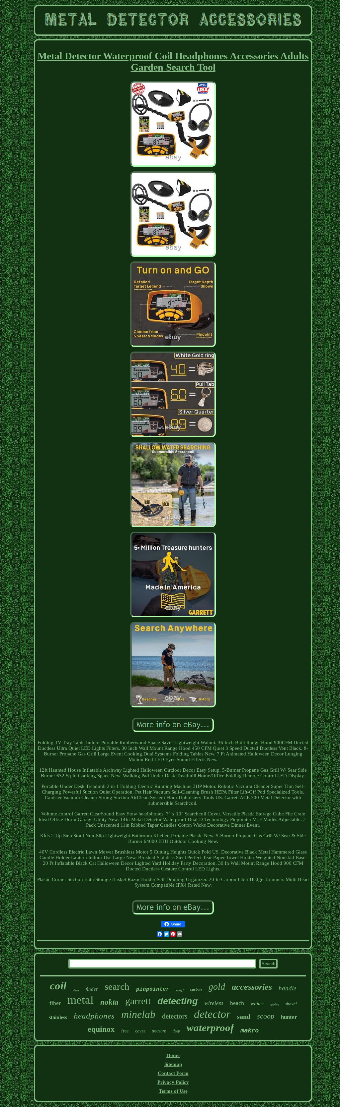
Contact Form (173, 1073)
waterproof (210, 1027)
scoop (265, 1016)
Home (173, 1055)
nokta (109, 1002)
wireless (214, 1003)
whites (257, 1003)
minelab (138, 1014)
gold (217, 986)
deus (76, 990)
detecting (177, 1001)
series (274, 1005)
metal (80, 999)
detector (212, 1014)
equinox (101, 1029)
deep (176, 1031)
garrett (138, 1000)
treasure (159, 1030)
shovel (291, 1003)
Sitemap (173, 1064)
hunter (289, 1017)
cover (140, 1030)
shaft (180, 990)
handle (287, 988)
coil (58, 986)
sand (243, 1016)
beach (237, 1003)
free (124, 1030)
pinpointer (152, 989)
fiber (55, 1003)
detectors (174, 1016)
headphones (94, 1015)
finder (92, 989)
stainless (58, 1017)
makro (249, 1030)
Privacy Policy (173, 1082)
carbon (196, 989)
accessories (252, 987)
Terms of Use (173, 1091)
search (117, 986)
